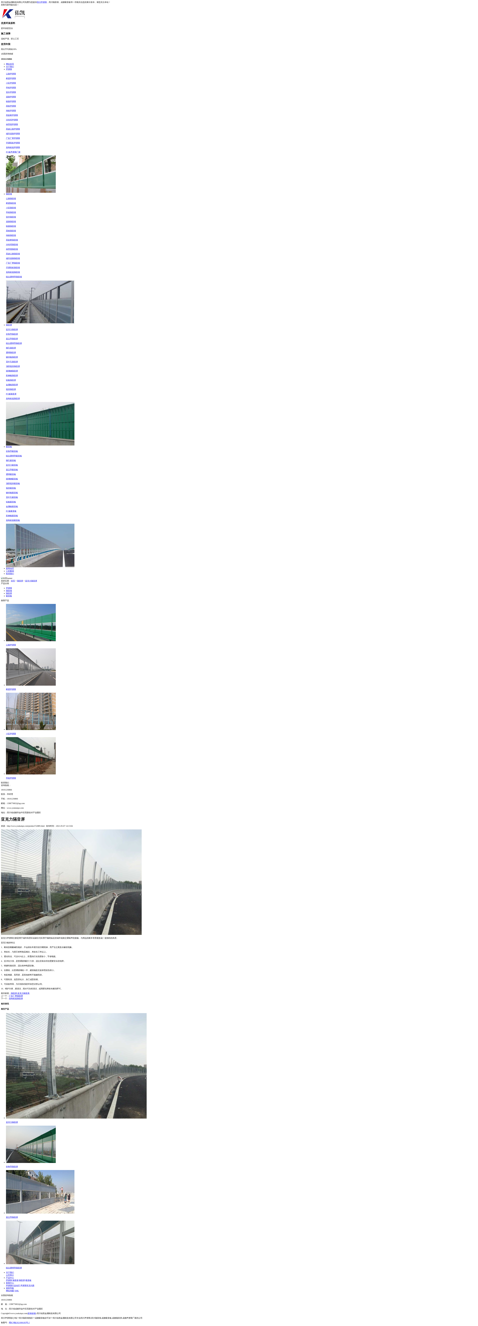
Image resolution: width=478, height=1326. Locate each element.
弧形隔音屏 (11, 389)
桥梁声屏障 (11, 78)
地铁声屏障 (11, 111)
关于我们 (10, 67)
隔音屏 (9, 325)
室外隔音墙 (11, 217)
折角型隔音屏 (12, 334)
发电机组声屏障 (13, 147)
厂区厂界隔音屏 (16, 996)
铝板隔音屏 (11, 380)
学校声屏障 (11, 88)
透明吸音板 (11, 474)
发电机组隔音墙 (13, 272)
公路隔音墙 (11, 198)
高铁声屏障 (11, 106)
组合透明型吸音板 (14, 456)
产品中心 (10, 1278)
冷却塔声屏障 (12, 120)
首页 (13, 581)
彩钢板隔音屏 (12, 375)
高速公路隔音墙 (13, 254)
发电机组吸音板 (13, 520)
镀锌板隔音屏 (12, 357)
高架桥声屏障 (12, 115)
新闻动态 (10, 568)
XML (16, 1291)
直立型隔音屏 (12, 339)
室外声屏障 (11, 92)
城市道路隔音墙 (13, 258)
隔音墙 (9, 194)
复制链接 (32, 1313)
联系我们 (10, 574)
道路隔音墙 (11, 222)
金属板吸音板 (12, 506)
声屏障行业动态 (13, 1285)
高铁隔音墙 (11, 231)
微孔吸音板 (11, 460)
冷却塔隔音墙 (12, 245)
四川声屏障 (42, 2)
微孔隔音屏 (11, 348)
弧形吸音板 (11, 488)
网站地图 (10, 1291)
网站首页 (10, 64)
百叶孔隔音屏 (12, 362)
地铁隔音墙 (11, 235)
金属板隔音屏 (12, 385)
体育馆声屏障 (12, 124)
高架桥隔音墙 (12, 240)
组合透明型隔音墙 (14, 277)
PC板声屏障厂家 (13, 152)
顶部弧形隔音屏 (13, 366)
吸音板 (9, 447)
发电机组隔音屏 (13, 398)
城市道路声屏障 (13, 134)
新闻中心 (10, 1283)
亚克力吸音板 (12, 465)
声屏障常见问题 (27, 1285)
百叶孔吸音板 (12, 497)
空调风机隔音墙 (13, 268)
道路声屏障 (11, 97)
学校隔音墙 (11, 212)
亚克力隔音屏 (12, 329)
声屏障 (9, 69)
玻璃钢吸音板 (12, 479)
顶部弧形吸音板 (13, 483)
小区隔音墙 (11, 208)
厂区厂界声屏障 (13, 138)
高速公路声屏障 (13, 129)
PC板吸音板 (11, 511)
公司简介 (10, 1275)
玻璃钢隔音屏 (12, 371)
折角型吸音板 (12, 451)
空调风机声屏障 (13, 143)
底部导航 (10, 1288)
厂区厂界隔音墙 (13, 263)
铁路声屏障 (11, 101)
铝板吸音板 (11, 502)
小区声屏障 (11, 83)
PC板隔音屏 (11, 394)
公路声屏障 (11, 74)
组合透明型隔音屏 (14, 343)
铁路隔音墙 (11, 226)
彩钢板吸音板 (12, 516)
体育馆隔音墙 (12, 249)
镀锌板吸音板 (12, 493)
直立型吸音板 (12, 470)
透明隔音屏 (11, 352)
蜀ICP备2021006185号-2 (19, 1323)
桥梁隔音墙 (11, 203)
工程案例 (10, 571)
